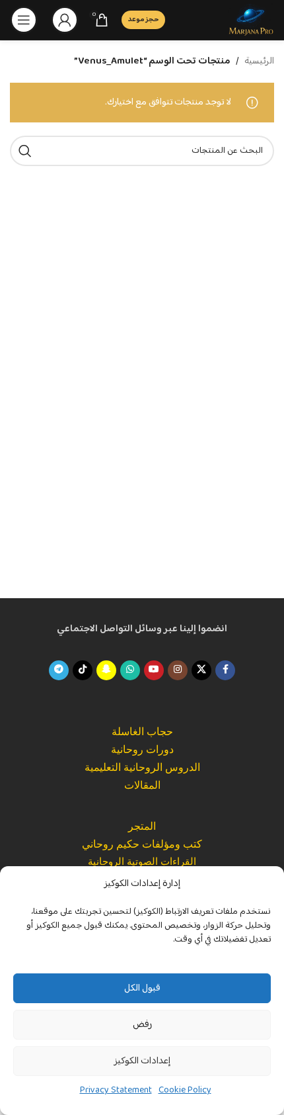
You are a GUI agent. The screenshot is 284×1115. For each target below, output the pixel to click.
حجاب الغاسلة (142, 731)
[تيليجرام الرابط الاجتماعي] (59, 670)
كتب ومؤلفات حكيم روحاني (142, 844)
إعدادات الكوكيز (142, 1061)
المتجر (142, 826)
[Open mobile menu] (23, 20)
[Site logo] (251, 19)
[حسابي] (64, 20)
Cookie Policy (185, 1090)
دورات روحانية (142, 749)
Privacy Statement (116, 1090)
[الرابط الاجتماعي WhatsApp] (130, 670)
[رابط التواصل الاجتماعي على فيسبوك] (225, 670)
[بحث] (25, 151)
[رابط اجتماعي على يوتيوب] (154, 670)
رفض (142, 1024)
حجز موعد (143, 19)
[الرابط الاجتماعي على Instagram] (178, 670)
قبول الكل (142, 988)
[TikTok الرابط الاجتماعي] (82, 670)
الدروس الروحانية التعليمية (142, 767)
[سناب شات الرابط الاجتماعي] (106, 670)
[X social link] (201, 670)
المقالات (142, 785)
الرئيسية (259, 61)
